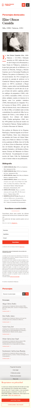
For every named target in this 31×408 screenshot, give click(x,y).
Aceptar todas (15, 400)
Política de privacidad (15, 376)
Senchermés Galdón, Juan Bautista (13, 351)
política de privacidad (14, 276)
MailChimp (22, 246)
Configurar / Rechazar (15, 404)
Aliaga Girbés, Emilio (9, 304)
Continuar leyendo (5, 311)
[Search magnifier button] (27, 293)
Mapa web (15, 379)
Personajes (5, 300)
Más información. (14, 395)
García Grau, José (8, 327)
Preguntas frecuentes (15, 367)
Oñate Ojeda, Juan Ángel (10, 339)
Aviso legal (15, 370)
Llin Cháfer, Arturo (8, 316)
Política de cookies (15, 373)
